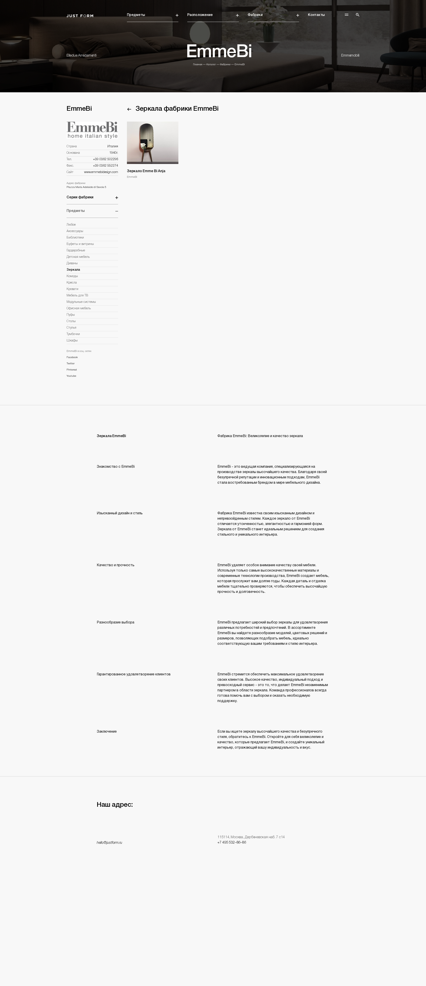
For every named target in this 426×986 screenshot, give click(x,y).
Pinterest (72, 370)
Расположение (200, 15)
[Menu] (346, 15)
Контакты (316, 15)
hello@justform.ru (109, 842)
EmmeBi (240, 64)
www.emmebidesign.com (101, 172)
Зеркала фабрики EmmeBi (177, 109)
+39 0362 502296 (105, 159)
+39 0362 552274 (105, 165)
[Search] (357, 15)
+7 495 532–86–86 (231, 842)
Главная (197, 64)
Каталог (211, 64)
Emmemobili (350, 55)
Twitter (71, 363)
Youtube (71, 376)
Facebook (72, 357)
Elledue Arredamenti (82, 55)
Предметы (136, 15)
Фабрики (255, 15)
